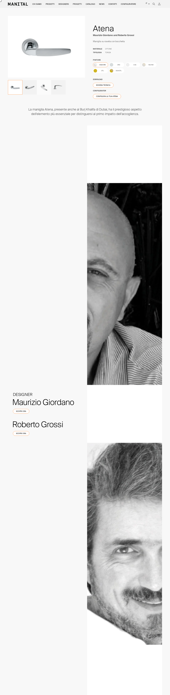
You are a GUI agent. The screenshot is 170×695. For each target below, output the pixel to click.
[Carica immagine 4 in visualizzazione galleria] (44, 87)
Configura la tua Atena (107, 96)
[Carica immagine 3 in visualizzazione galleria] (29, 87)
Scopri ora (21, 411)
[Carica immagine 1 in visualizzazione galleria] (15, 87)
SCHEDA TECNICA (103, 85)
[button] (37, 4)
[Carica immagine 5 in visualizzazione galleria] (58, 87)
